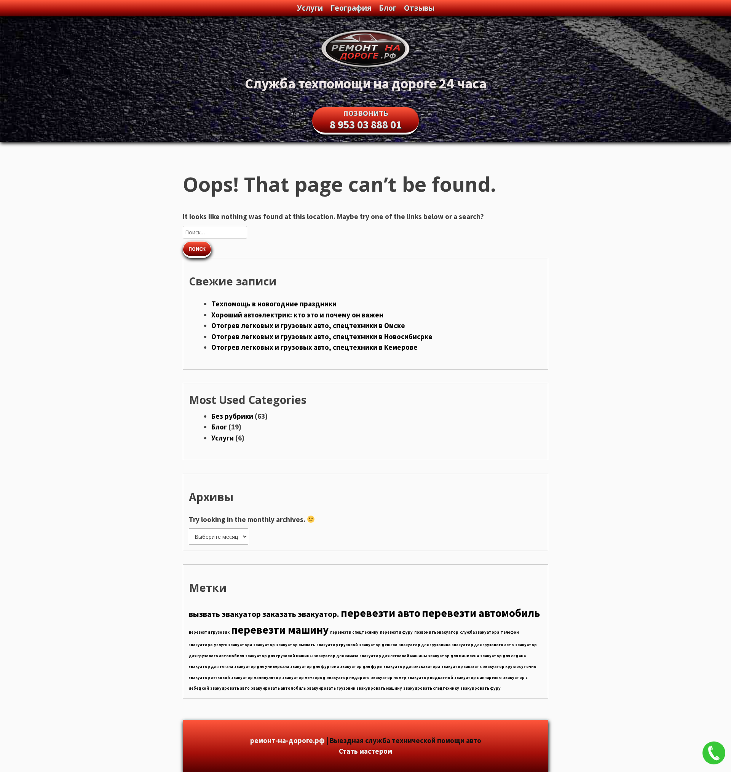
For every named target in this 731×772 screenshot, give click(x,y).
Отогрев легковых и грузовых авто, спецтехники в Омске (308, 325)
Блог (387, 8)
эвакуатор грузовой (337, 644)
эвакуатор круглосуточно (509, 666)
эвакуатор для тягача (211, 666)
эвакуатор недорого (348, 677)
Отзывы (419, 8)
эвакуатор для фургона (314, 666)
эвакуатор (264, 644)
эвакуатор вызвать (295, 644)
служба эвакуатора (479, 632)
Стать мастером (365, 751)
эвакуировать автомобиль (278, 688)
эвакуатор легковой (209, 677)
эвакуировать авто (230, 688)
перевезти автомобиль (481, 613)
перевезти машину (280, 630)
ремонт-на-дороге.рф (287, 740)
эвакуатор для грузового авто (483, 644)
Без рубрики (232, 416)
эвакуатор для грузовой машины (279, 655)
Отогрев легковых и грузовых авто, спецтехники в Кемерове (314, 347)
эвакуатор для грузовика (424, 644)
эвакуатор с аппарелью (478, 677)
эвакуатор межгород (304, 677)
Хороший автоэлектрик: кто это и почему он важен (297, 314)
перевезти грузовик (209, 632)
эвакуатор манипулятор (256, 677)
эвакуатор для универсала (262, 666)
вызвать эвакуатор (225, 614)
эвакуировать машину (379, 688)
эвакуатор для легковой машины (393, 655)
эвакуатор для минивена (453, 655)
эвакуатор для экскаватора (412, 666)
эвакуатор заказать (462, 666)
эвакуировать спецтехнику (431, 688)
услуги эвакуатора (233, 644)
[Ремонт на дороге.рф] (365, 67)
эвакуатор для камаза (336, 655)
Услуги (310, 8)
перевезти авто (380, 613)
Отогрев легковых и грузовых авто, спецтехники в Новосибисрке (322, 336)
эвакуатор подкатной (430, 677)
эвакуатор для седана (503, 655)
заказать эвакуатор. (300, 614)
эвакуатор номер (388, 677)
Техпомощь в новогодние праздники (274, 303)
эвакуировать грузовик (331, 688)
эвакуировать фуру (481, 688)
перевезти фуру (396, 632)
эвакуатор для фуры (361, 666)
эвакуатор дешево (378, 644)
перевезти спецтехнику (354, 632)
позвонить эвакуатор (436, 632)
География (350, 8)
